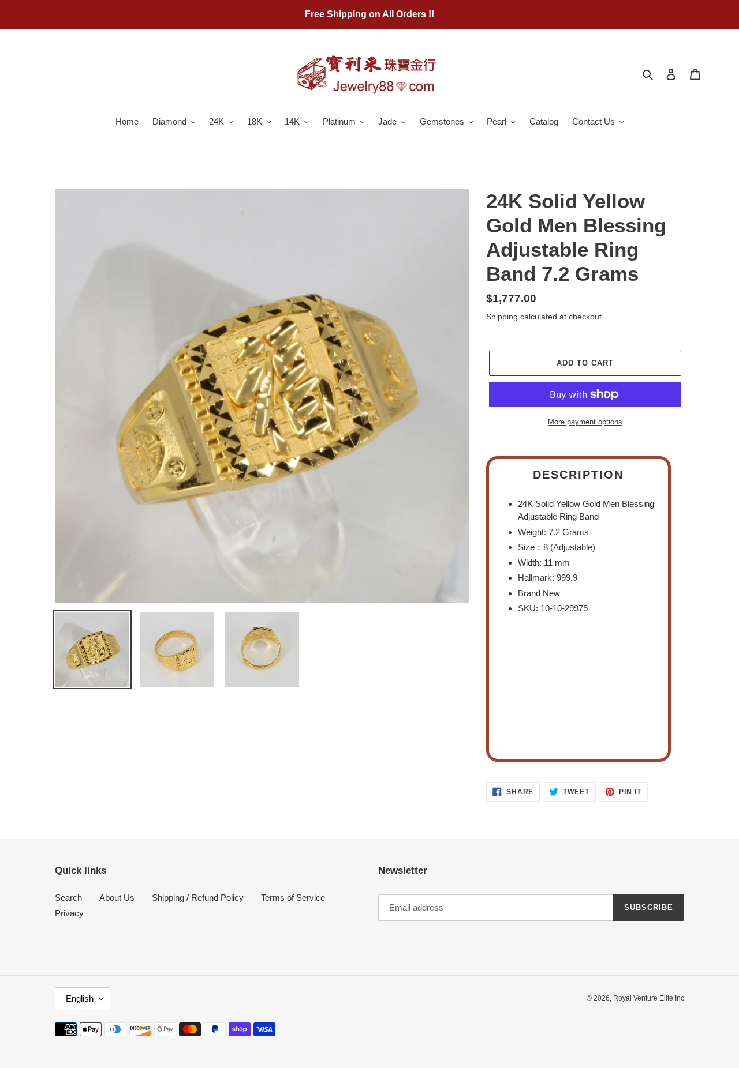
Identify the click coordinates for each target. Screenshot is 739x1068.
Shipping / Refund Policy (198, 897)
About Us (117, 897)
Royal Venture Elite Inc (648, 998)
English (80, 998)
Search (68, 897)
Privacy (69, 913)
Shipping (502, 316)
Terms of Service (293, 897)
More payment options (585, 422)
